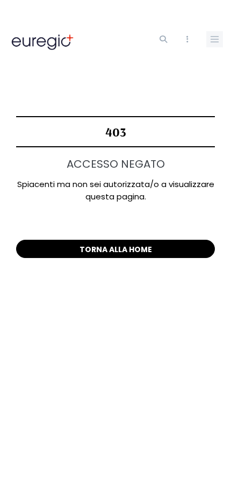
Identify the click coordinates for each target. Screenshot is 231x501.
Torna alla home (116, 249)
